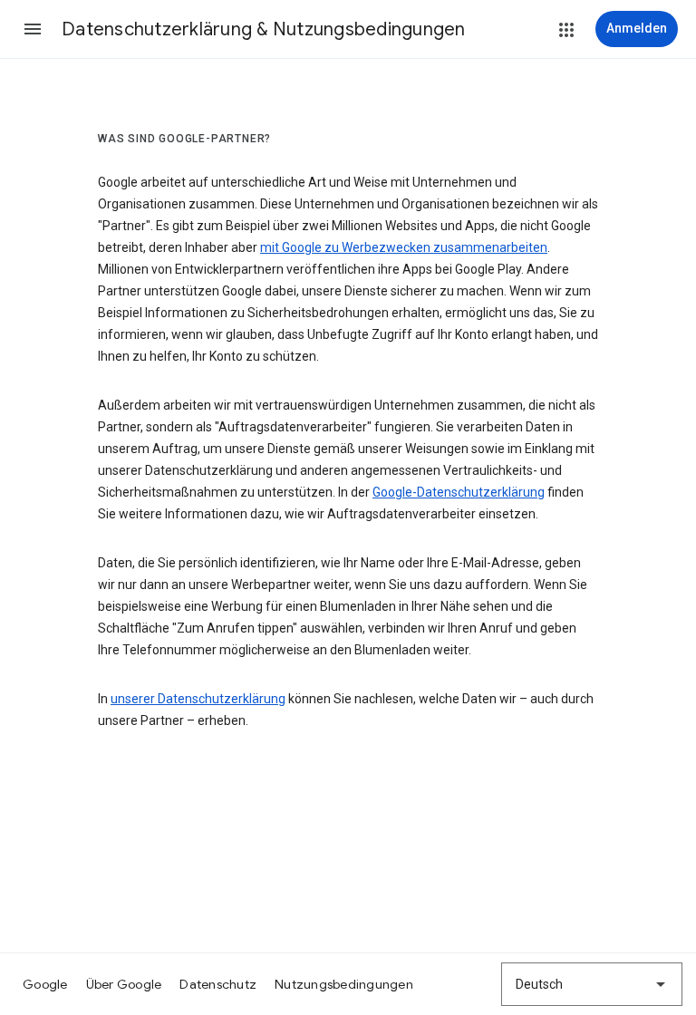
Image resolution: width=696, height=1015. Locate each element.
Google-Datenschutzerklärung (458, 492)
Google (45, 984)
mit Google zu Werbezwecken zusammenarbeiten (403, 247)
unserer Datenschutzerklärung (198, 698)
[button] (32, 29)
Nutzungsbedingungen (344, 984)
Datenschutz (217, 984)
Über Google (124, 984)
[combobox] (591, 984)
